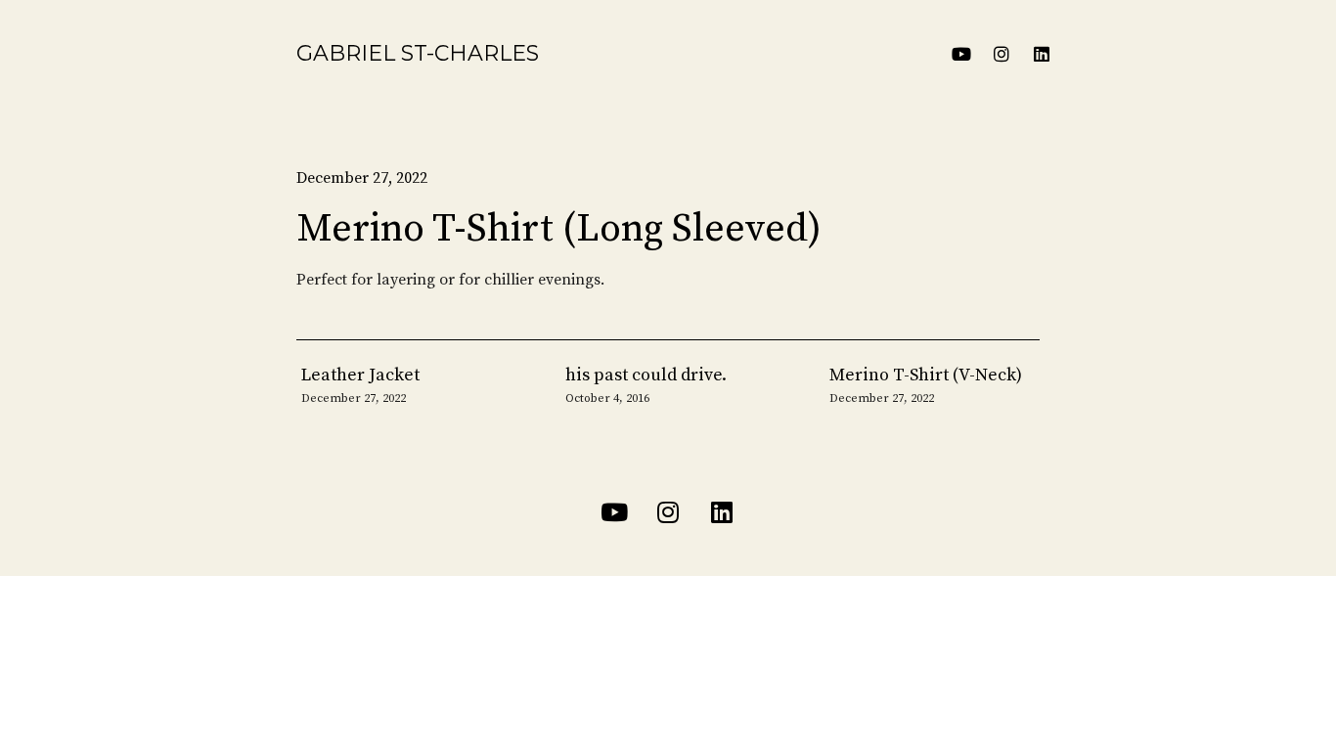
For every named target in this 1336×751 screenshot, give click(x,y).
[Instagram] (1001, 53)
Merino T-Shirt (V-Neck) (925, 375)
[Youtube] (961, 53)
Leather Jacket (360, 375)
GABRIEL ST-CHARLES (417, 53)
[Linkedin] (1041, 53)
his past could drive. (646, 375)
